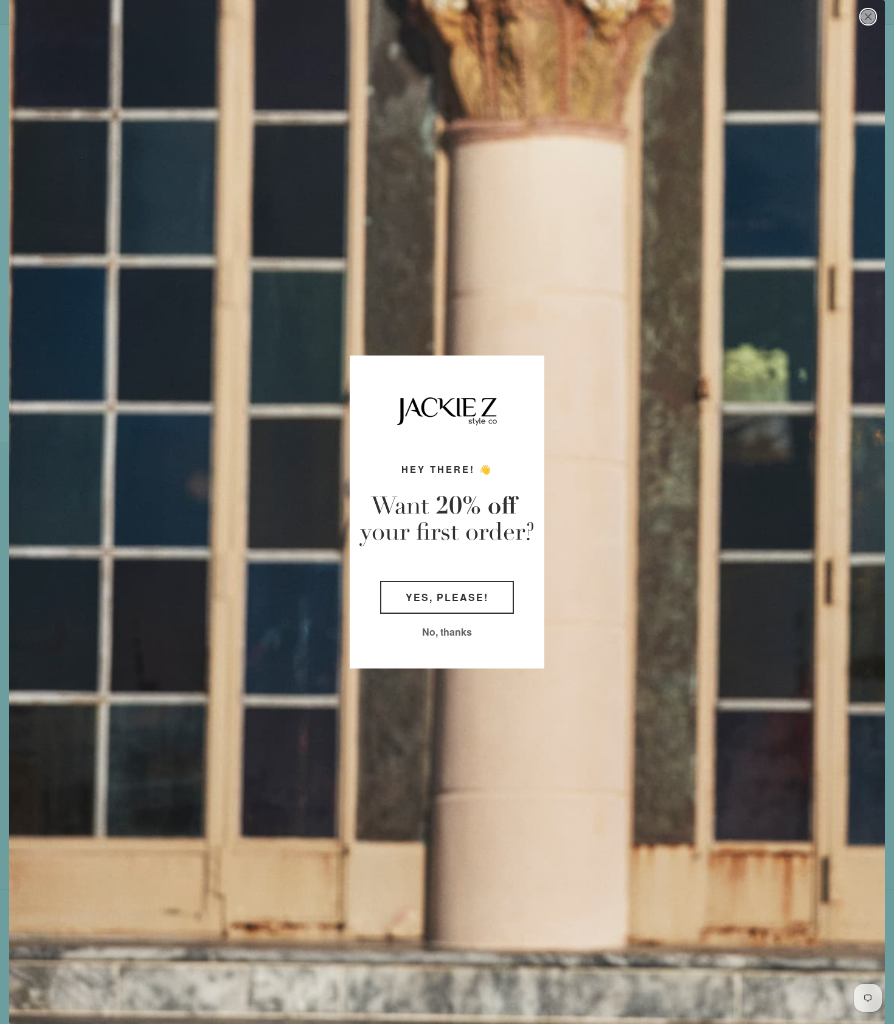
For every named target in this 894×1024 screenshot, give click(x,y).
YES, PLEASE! (447, 597)
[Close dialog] (868, 16)
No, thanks (447, 632)
